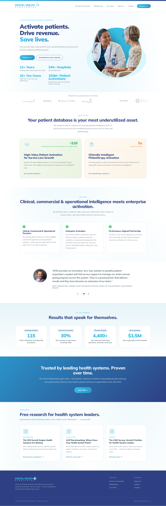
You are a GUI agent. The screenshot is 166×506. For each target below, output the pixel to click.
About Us (137, 479)
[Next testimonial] (88, 292)
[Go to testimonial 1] (82, 291)
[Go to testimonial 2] (84, 292)
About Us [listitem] (121, 6)
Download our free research (49, 57)
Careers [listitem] (131, 6)
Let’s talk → (83, 388)
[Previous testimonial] (77, 292)
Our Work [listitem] (110, 6)
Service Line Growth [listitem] (82, 6)
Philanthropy (113, 483)
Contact (137, 486)
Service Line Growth (116, 479)
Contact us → (144, 6)
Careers (137, 483)
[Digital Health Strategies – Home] (27, 6)
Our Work (112, 486)
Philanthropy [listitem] (98, 6)
